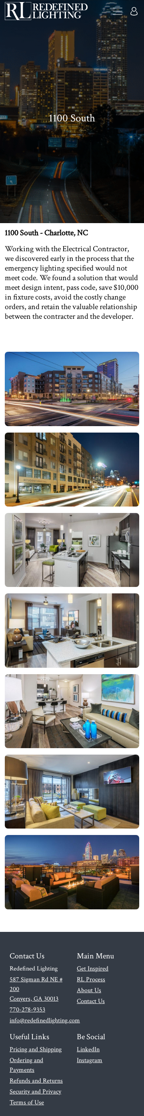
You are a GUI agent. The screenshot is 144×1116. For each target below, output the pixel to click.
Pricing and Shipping (36, 1049)
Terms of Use (27, 1102)
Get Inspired (92, 968)
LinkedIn (88, 1049)
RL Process (91, 979)
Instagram (89, 1060)
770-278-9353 (27, 1009)
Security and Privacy (35, 1091)
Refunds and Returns (36, 1081)
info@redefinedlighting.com (45, 1020)
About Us (89, 990)
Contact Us (91, 1001)
